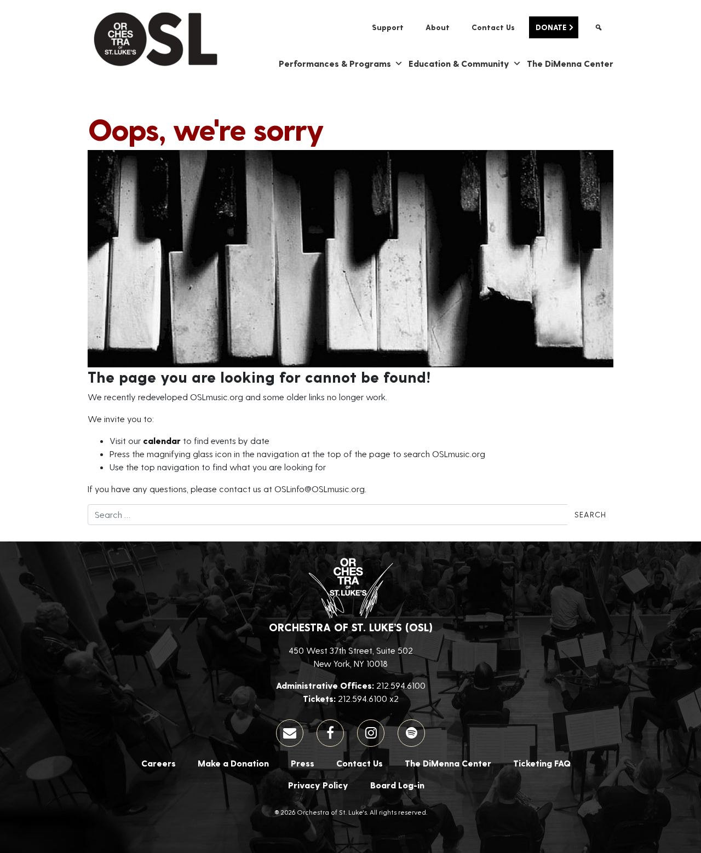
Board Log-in (397, 785)
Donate (551, 27)
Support (388, 27)
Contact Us (493, 27)
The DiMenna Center (570, 63)
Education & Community (459, 63)
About (438, 27)
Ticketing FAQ (542, 763)
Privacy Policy (318, 785)
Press (302, 763)
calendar (162, 440)
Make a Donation (233, 763)
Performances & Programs (335, 63)
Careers (158, 763)
